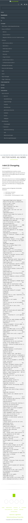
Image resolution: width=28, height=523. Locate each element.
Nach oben (14, 495)
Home (3, 507)
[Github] (17, 141)
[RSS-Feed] (14, 141)
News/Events (9, 507)
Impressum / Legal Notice (15, 514)
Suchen (25, 2)
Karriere (21, 509)
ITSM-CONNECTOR (8, 509)
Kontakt (16, 509)
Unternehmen (14, 511)
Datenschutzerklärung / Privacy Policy (15, 517)
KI (19, 507)
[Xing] (11, 141)
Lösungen (23, 507)
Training (15, 507)
